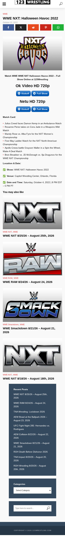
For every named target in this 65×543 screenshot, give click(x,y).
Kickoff (25, 93)
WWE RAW (7, 278)
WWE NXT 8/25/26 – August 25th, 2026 (28, 235)
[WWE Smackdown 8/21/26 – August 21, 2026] (32, 305)
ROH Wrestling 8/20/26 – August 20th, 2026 (30, 467)
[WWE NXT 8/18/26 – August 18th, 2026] (32, 355)
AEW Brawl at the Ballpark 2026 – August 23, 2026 (30, 419)
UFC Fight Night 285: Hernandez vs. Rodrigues (32, 427)
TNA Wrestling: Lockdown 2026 (29, 411)
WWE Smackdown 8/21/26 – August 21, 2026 (29, 330)
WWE (5, 14)
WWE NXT (7, 232)
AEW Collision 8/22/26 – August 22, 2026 (31, 436)
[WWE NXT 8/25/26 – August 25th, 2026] (32, 212)
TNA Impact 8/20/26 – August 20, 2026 (30, 459)
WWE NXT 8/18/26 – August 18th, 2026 (28, 378)
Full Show (42, 93)
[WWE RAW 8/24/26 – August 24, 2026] (32, 259)
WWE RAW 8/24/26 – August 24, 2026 (27, 282)
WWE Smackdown (11, 324)
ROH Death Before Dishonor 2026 (31, 451)
